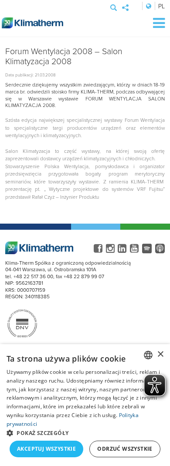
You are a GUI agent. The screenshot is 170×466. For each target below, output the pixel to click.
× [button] (160, 354)
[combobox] (148, 355)
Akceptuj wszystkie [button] (46, 448)
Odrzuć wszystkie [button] (124, 448)
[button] (85, 432)
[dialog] (85, 405)
